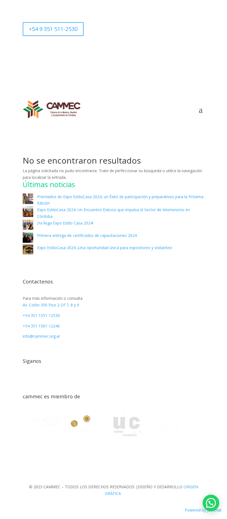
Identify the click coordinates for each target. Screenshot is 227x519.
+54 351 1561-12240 (41, 326)
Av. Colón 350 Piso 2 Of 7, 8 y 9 (51, 305)
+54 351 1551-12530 (41, 315)
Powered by (203, 510)
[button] (211, 503)
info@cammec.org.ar (41, 336)
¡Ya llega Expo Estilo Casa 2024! (65, 223)
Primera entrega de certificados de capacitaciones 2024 (87, 235)
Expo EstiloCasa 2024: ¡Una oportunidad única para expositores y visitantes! (104, 247)
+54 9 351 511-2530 (53, 29)
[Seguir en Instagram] (113, 48)
